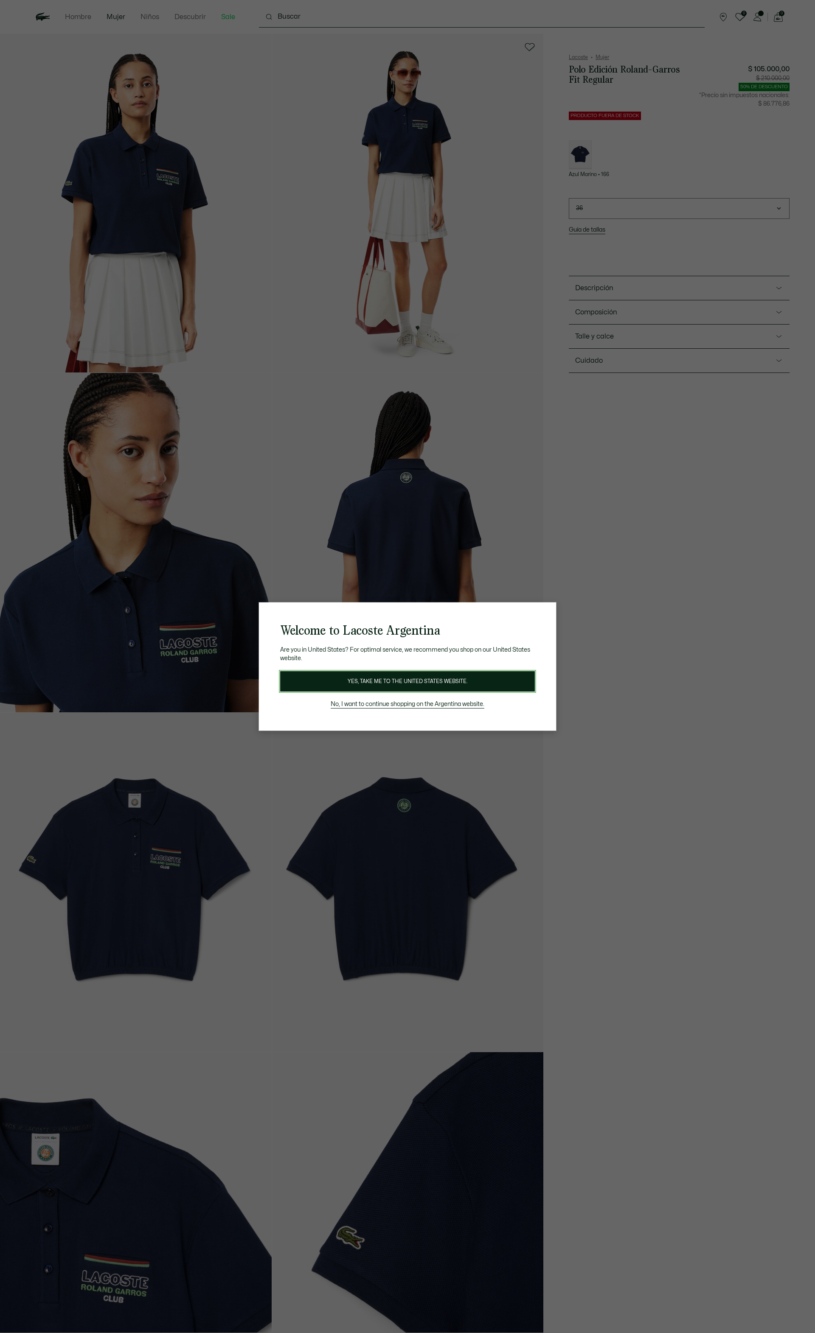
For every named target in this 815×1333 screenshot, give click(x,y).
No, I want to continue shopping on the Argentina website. (407, 704)
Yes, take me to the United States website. (407, 681)
